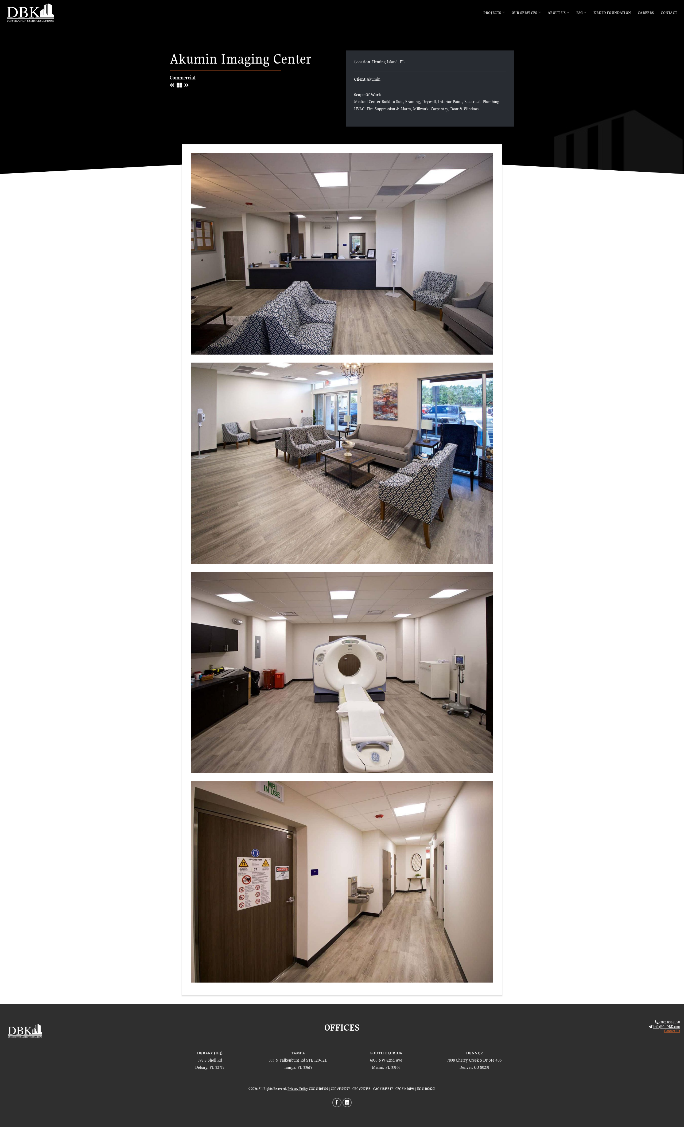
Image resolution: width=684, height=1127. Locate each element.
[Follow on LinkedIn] (347, 1102)
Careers (646, 12)
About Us (557, 12)
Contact (669, 12)
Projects (492, 12)
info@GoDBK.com (666, 1027)
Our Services (524, 12)
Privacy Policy (297, 1089)
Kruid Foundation (612, 12)
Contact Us (672, 1031)
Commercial (183, 78)
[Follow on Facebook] (337, 1102)
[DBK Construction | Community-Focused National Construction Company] (30, 12)
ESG (579, 12)
